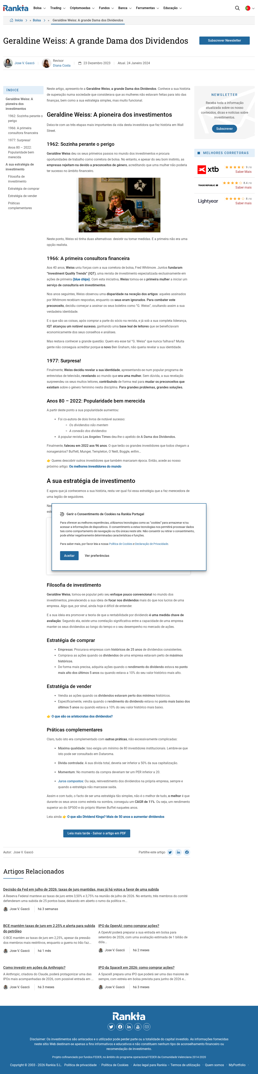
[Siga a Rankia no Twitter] (111, 1026)
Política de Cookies (120, 543)
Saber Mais (243, 172)
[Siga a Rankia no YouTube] (137, 1026)
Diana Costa (62, 65)
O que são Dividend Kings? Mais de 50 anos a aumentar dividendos (115, 817)
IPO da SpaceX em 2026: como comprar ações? (136, 967)
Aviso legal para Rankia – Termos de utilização (166, 1065)
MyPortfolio (237, 1065)
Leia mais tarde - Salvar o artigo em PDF (97, 833)
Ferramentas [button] (145, 8)
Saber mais (243, 187)
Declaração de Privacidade (151, 543)
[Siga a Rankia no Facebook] (120, 1026)
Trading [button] (55, 8)
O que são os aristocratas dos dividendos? (82, 716)
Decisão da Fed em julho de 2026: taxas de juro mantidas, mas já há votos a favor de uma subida (81, 889)
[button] (237, 8)
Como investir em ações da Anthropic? (34, 967)
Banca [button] (122, 8)
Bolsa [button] (37, 8)
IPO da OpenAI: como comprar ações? (128, 926)
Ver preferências (97, 556)
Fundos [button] (104, 8)
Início (19, 20)
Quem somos (214, 1065)
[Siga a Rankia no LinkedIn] (129, 1026)
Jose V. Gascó (24, 63)
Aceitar (69, 556)
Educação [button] (170, 8)
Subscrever (224, 129)
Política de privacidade (80, 1065)
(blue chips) (81, 279)
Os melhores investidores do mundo (94, 466)
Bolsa (37, 20)
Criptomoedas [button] (80, 8)
